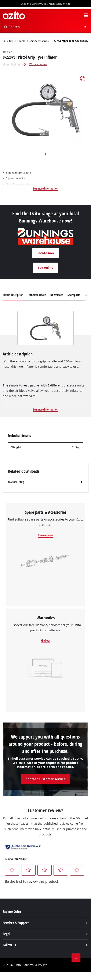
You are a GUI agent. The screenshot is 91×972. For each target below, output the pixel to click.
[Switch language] (78, 15)
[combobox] (48, 27)
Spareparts (74, 295)
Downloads (56, 295)
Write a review (38, 64)
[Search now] (6, 27)
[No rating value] (13, 64)
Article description (13, 295)
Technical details (37, 295)
